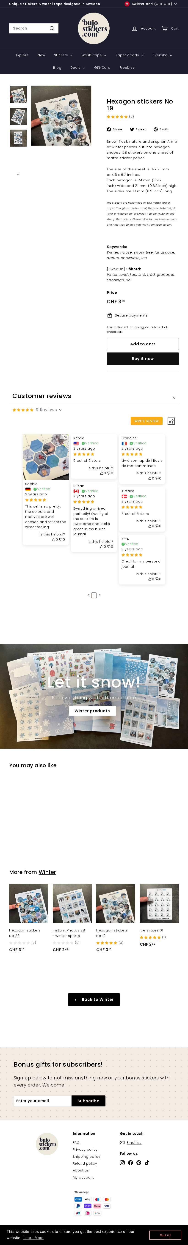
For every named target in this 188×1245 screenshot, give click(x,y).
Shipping (137, 327)
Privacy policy (85, 1149)
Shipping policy (86, 1156)
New (41, 55)
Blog (57, 67)
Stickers (61, 55)
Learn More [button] (33, 1238)
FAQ (76, 1142)
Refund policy (85, 1163)
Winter (47, 872)
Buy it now (143, 358)
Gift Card (102, 67)
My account (83, 1177)
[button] (88, 595)
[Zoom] (61, 116)
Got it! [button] (165, 1235)
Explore (22, 55)
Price (112, 292)
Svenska (161, 55)
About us (81, 1170)
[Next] (18, 173)
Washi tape (92, 55)
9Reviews (46, 409)
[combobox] (33, 28)
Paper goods (128, 55)
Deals (76, 67)
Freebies (127, 67)
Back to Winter (97, 999)
